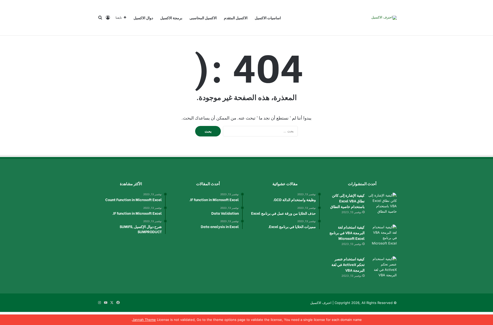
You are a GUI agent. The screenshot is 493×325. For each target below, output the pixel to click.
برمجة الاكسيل (171, 17)
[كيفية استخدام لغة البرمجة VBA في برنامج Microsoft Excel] (382, 238)
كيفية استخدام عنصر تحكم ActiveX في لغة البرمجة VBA (348, 264)
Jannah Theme (144, 320)
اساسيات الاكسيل (268, 17)
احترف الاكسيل (320, 303)
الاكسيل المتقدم (236, 17)
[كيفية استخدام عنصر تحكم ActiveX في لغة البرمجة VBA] (382, 270)
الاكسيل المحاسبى (203, 17)
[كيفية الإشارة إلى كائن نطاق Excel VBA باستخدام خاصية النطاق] (382, 207)
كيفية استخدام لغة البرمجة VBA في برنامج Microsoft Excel (347, 232)
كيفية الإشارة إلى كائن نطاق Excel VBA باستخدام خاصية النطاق (347, 200)
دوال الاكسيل (143, 17)
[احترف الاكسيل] (384, 18)
